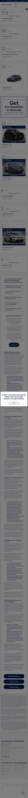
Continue (14, 402)
